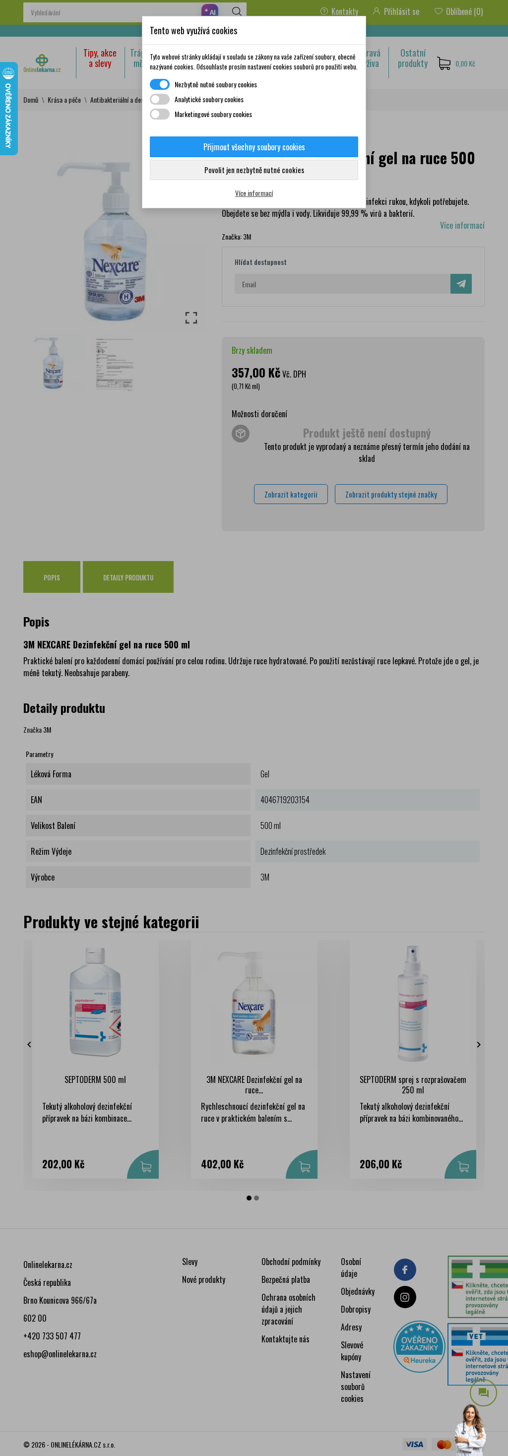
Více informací (254, 193)
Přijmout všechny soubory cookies (254, 147)
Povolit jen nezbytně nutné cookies (254, 169)
